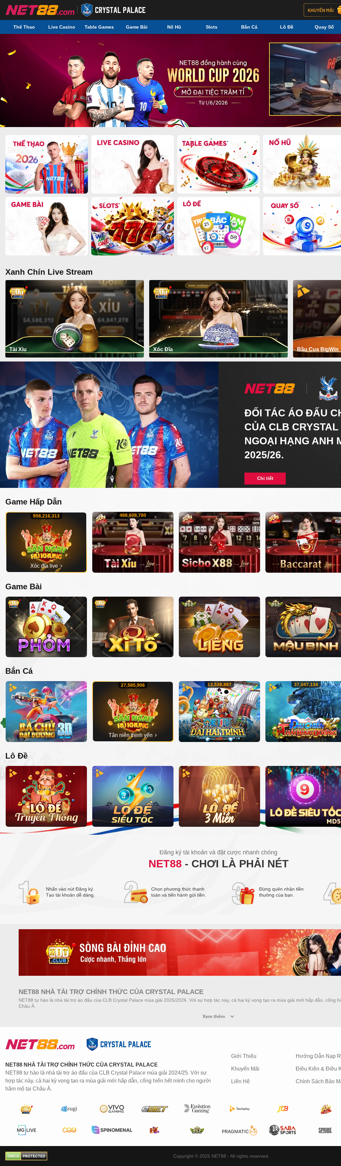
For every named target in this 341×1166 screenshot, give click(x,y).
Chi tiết (265, 478)
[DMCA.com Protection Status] (26, 1156)
